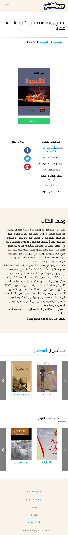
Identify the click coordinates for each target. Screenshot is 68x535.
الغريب (47, 394)
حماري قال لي (21, 462)
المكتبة (44, 42)
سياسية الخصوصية (34, 499)
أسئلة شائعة (34, 522)
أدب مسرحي (48, 148)
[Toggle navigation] (7, 6)
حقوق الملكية (34, 491)
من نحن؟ (34, 507)
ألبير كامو (47, 157)
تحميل (35, 121)
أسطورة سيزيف (21, 394)
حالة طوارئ (47, 462)
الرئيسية (58, 42)
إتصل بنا (34, 515)
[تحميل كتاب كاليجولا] (34, 92)
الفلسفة (51, 151)
